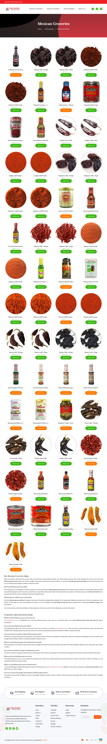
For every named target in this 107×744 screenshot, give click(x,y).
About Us (38, 712)
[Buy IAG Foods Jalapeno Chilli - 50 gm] (66, 233)
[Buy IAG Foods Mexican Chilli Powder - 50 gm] (41, 303)
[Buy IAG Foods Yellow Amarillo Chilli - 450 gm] (91, 515)
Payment (53, 712)
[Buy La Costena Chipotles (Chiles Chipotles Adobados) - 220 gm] (91, 91)
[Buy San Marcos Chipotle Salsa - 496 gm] (66, 91)
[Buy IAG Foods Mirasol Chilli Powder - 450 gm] (66, 303)
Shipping (53, 724)
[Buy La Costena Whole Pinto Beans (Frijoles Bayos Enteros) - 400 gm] (41, 515)
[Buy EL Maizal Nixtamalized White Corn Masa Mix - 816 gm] (16, 409)
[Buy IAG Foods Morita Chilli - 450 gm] (16, 339)
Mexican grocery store (61, 628)
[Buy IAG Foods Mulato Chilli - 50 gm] (91, 339)
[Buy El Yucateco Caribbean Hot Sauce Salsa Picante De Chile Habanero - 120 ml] (16, 56)
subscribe (98, 717)
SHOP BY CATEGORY (36, 9)
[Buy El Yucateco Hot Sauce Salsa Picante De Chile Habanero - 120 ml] (16, 233)
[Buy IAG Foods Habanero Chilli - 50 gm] (91, 162)
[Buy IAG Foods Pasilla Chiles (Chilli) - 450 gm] (41, 445)
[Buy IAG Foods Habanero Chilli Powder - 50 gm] (41, 197)
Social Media (39, 724)
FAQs (37, 718)
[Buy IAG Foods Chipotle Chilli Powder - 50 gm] (16, 91)
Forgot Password (70, 715)
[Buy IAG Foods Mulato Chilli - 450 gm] (66, 339)
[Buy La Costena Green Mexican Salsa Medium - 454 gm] (41, 127)
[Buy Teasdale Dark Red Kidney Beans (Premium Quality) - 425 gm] (16, 127)
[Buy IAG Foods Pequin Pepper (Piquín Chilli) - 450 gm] (91, 445)
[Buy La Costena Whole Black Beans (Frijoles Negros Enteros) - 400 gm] (16, 515)
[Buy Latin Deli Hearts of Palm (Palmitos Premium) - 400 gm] (66, 197)
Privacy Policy (55, 715)
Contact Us (39, 721)
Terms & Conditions (56, 726)
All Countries (49, 29)
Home (37, 710)
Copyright (53, 710)
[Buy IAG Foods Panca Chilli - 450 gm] (91, 409)
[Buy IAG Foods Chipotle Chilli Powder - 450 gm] (91, 56)
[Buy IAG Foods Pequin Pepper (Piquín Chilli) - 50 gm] (16, 480)
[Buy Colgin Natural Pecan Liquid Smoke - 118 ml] (91, 374)
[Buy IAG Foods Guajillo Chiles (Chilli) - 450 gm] (66, 127)
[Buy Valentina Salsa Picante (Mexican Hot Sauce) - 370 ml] (41, 480)
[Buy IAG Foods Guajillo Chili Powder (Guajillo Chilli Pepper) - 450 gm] (16, 162)
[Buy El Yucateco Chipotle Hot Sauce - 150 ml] (41, 91)
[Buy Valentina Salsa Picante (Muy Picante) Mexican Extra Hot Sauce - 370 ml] (66, 480)
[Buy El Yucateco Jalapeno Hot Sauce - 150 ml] (41, 268)
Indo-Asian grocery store (11, 620)
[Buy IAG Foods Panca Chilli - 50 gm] (16, 445)
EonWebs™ (45, 740)
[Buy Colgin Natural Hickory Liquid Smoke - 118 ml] (41, 374)
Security (53, 721)
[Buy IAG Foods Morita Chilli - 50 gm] (41, 339)
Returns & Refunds (56, 718)
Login (67, 710)
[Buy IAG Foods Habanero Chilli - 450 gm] (66, 162)
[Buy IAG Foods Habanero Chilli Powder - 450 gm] (16, 197)
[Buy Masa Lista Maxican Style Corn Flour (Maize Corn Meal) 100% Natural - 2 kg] (91, 268)
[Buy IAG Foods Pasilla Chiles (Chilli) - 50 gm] (66, 445)
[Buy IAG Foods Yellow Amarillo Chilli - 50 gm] (16, 551)
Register (68, 712)
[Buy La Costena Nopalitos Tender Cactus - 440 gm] (66, 409)
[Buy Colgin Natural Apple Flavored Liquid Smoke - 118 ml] (16, 374)
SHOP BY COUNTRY (53, 9)
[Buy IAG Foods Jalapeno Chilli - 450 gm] (41, 233)
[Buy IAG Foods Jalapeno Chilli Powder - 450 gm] (91, 233)
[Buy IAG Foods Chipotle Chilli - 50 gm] (66, 56)
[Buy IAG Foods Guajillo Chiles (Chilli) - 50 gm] (91, 127)
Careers (38, 715)
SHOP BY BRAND (69, 9)
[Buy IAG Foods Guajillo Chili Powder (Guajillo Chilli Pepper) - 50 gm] (41, 162)
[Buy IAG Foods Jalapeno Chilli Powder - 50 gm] (16, 268)
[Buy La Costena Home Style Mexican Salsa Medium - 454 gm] (91, 197)
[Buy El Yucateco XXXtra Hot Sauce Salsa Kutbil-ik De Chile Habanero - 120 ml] (66, 515)
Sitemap (38, 726)
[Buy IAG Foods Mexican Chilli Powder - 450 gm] (16, 303)
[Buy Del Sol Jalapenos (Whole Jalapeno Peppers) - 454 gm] (66, 268)
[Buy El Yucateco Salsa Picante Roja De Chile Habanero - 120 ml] (91, 480)
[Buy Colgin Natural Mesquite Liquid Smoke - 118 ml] (66, 374)
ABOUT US (81, 9)
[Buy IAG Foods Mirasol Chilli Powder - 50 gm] (91, 303)
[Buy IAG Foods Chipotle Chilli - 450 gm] (41, 56)
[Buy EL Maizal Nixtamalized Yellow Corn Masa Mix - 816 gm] (41, 409)
